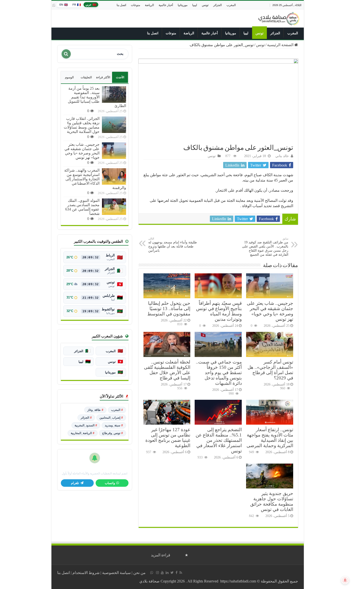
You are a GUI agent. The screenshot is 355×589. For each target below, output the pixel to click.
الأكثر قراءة (103, 77)
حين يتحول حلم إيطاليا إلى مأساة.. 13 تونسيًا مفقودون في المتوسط (168, 308)
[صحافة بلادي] (279, 17)
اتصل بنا (121, 5)
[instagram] (157, 572)
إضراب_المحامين (111, 417)
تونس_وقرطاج (112, 433)
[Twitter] (172, 572)
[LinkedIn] (167, 572)
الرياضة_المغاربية (82, 433)
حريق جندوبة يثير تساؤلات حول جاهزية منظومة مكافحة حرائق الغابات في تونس (271, 501)
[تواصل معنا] (54, 5)
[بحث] (66, 53)
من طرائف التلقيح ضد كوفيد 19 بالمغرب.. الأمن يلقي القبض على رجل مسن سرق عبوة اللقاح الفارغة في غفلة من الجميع (265, 246)
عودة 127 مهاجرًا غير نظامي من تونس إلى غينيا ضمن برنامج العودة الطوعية (167, 437)
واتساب (110, 483)
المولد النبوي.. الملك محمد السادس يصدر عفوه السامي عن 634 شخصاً (82, 207)
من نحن (139, 573)
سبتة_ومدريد (114, 425)
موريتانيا (182, 5)
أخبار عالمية (166, 5)
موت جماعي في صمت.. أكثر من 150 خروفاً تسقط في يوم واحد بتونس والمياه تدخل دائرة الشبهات (219, 372)
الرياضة (149, 5)
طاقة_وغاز (95, 410)
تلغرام (75, 483)
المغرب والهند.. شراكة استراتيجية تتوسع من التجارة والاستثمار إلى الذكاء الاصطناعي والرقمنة (95, 179)
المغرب (231, 5)
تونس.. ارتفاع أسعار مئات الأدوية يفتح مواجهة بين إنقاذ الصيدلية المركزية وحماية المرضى (270, 437)
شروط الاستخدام (85, 573)
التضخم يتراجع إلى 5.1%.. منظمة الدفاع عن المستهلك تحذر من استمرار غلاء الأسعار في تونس (219, 440)
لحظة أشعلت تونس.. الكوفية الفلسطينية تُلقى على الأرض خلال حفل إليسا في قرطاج (167, 369)
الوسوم (69, 77)
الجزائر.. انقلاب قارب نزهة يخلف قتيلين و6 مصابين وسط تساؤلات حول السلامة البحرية (81, 125)
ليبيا (194, 5)
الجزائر (217, 5)
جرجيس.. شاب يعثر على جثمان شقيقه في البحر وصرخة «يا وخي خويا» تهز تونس (270, 311)
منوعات (135, 5)
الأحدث (120, 77)
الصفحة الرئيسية (280, 45)
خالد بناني (282, 156)
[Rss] (181, 572)
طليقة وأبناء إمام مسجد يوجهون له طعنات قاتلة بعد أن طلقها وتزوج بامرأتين (172, 244)
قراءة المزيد (160, 555)
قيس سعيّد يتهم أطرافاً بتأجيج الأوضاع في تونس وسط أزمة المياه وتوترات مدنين (219, 311)
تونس (205, 5)
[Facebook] (176, 572)
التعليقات (86, 77)
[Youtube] (162, 572)
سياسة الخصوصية (116, 573)
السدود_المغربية (86, 425)
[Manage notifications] (345, 580)
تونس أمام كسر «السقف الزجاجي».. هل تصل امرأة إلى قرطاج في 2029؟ (270, 369)
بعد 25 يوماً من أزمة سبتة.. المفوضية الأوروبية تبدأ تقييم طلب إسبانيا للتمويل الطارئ (97, 97)
